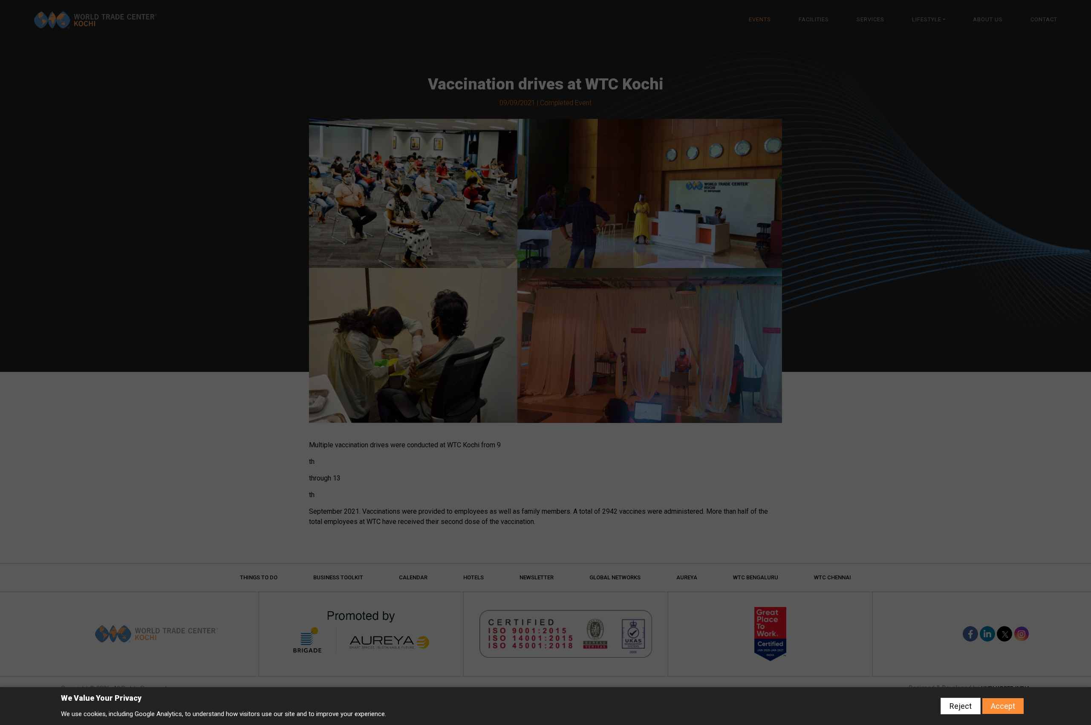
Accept (1003, 706)
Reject (961, 706)
